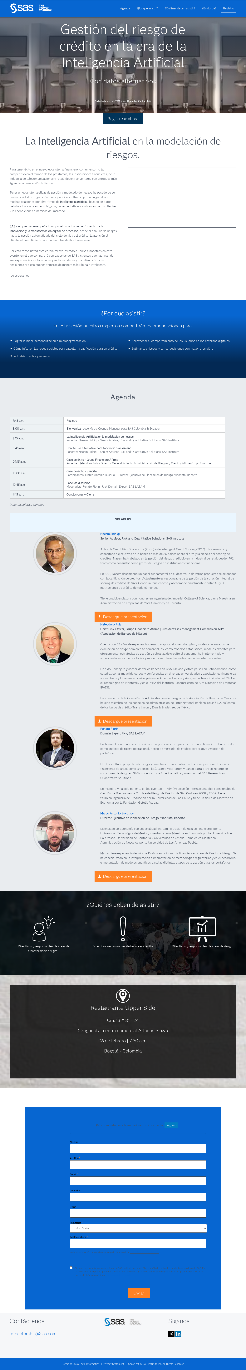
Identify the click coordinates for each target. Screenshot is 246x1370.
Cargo (73, 1206)
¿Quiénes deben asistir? (180, 8)
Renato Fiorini (109, 729)
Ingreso (171, 1125)
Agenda (125, 8)
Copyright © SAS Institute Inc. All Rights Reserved (156, 1363)
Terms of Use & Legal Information (80, 1363)
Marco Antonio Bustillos (117, 813)
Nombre (74, 1142)
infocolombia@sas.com (33, 1333)
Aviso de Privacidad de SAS (144, 1252)
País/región (76, 1222)
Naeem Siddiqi (110, 534)
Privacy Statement (113, 1363)
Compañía (75, 1190)
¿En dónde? (209, 8)
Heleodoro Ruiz (110, 624)
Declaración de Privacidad (119, 1275)
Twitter (171, 1334)
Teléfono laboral (79, 1236)
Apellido (75, 1158)
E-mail (74, 1174)
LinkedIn (178, 1334)
